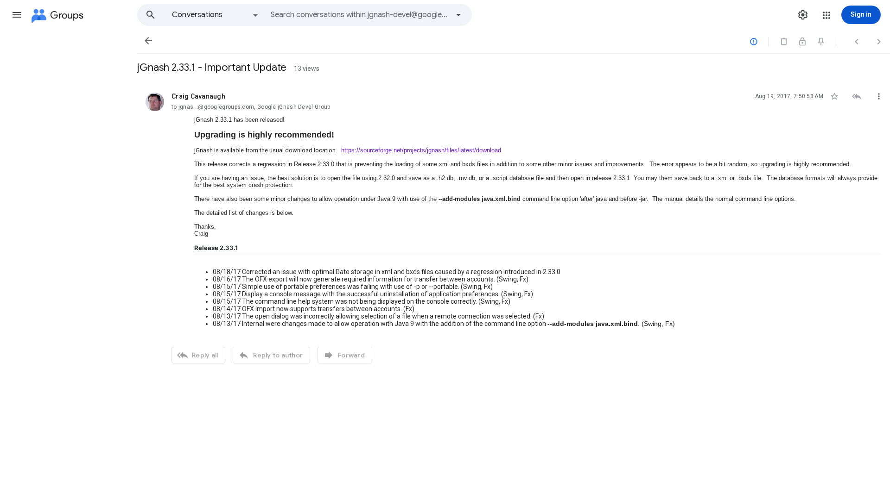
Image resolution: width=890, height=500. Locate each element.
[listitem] (513, 226)
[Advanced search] (458, 14)
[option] (216, 14)
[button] (17, 15)
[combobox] (359, 14)
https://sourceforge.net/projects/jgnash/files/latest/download (421, 150)
